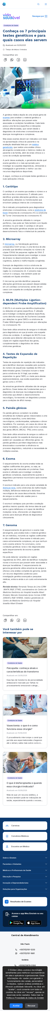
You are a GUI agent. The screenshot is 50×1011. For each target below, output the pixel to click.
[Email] (31, 59)
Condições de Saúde (11, 25)
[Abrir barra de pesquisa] (38, 4)
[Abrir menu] (46, 4)
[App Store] (33, 922)
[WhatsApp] (11, 59)
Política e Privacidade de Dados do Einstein (25, 998)
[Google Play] (16, 922)
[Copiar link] (5, 59)
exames (6, 117)
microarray (9, 244)
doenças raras (9, 488)
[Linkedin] (24, 59)
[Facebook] (18, 59)
